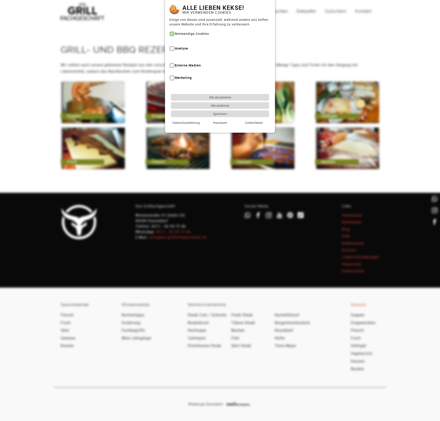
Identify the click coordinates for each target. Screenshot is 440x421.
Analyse (181, 48)
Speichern (220, 114)
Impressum (220, 122)
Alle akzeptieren (220, 97)
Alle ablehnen (220, 105)
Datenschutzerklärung (186, 122)
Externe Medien (188, 65)
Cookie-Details (254, 122)
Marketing (183, 78)
